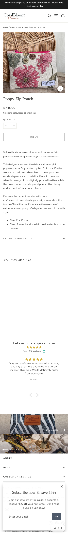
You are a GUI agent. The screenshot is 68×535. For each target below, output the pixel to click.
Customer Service (17, 477)
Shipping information (17, 239)
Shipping (7, 113)
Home (5, 27)
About (8, 458)
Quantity (9, 120)
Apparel (25, 27)
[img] (34, 347)
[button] (31, 395)
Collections (15, 27)
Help (6, 467)
